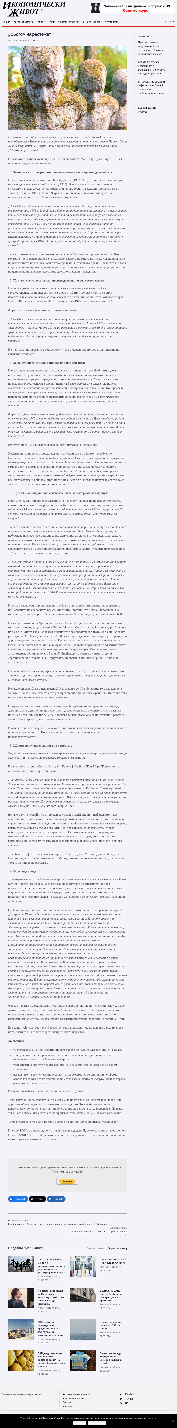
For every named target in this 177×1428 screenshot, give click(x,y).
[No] (172, 1421)
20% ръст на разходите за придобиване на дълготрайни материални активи (50, 1328)
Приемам (79, 1423)
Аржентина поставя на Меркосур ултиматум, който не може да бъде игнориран (51, 1297)
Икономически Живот (18, 40)
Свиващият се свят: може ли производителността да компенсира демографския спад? (51, 1266)
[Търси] (152, 21)
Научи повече (97, 1423)
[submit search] (174, 22)
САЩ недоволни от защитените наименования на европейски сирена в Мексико (51, 1360)
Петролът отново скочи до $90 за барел (111, 1325)
